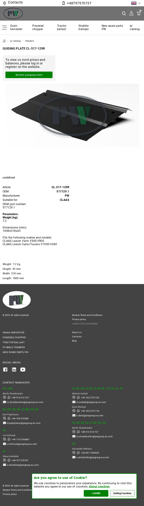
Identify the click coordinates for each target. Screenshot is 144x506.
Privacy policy (79, 319)
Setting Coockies (122, 493)
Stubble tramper (83, 27)
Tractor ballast (61, 27)
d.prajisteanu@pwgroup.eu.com (23, 423)
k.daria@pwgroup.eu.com (89, 415)
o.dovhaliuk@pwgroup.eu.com (23, 465)
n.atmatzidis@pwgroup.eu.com (92, 457)
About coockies (99, 486)
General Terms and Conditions (87, 315)
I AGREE (96, 493)
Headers (29, 41)
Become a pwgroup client (29, 75)
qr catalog (135, 27)
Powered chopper (38, 27)
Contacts (77, 336)
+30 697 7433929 (90, 452)
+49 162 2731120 (90, 397)
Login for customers (85, 324)
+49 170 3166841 (21, 439)
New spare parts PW (15, 352)
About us (77, 332)
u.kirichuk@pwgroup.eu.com (22, 444)
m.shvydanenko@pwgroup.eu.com (25, 402)
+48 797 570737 (20, 460)
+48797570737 (79, 3)
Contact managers (16, 382)
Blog (74, 341)
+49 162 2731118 (90, 411)
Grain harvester (16, 27)
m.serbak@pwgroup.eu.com (91, 402)
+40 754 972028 (20, 418)
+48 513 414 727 (20, 397)
